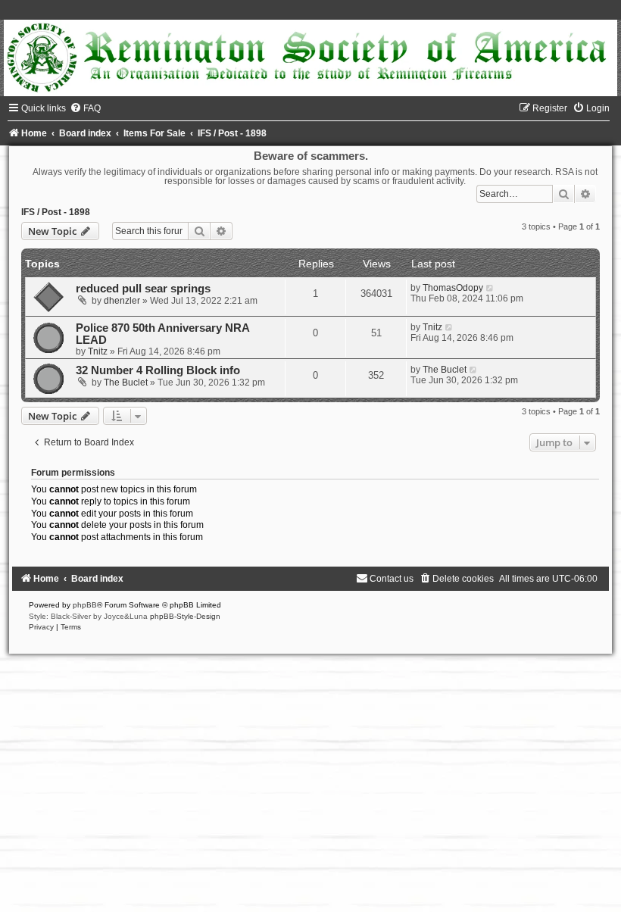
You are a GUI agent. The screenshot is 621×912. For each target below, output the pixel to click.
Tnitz (98, 351)
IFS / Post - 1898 (55, 212)
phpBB (85, 605)
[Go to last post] (490, 288)
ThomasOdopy (453, 288)
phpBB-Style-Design (185, 616)
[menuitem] (85, 108)
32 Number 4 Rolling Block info (158, 370)
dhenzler (122, 300)
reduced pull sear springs (143, 289)
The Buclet (126, 382)
